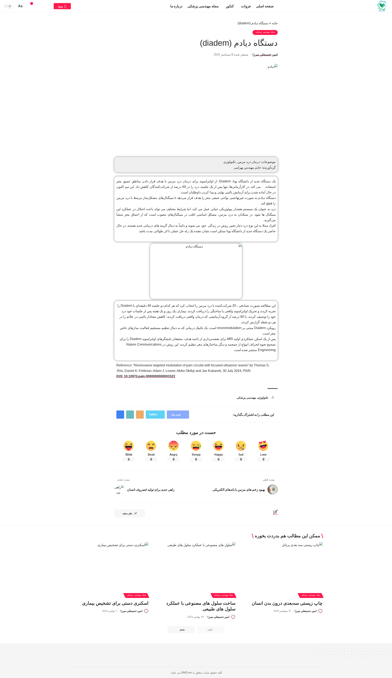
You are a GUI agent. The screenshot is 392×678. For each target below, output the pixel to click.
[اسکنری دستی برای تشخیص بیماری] (108, 566)
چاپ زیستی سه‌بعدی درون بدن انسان (287, 603)
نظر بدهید (127, 513)
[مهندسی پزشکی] (382, 6)
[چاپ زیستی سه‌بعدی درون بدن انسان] (283, 566)
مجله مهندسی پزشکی (265, 32)
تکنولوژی (263, 397)
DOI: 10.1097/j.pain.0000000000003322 (145, 376)
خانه (275, 23)
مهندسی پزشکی (246, 397)
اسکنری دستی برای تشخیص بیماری (115, 603)
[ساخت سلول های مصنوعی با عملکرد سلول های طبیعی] (196, 566)
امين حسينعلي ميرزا (265, 54)
